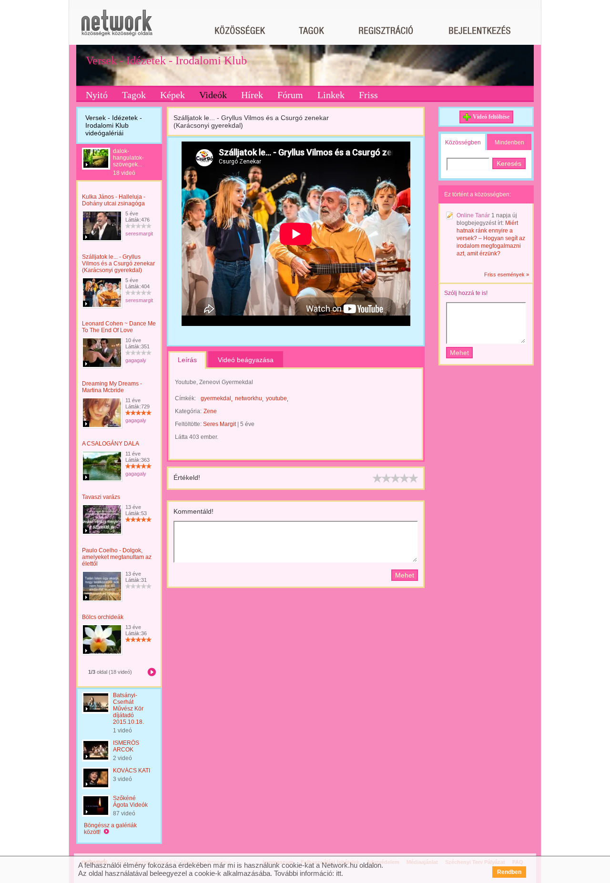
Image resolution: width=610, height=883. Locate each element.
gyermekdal (216, 398)
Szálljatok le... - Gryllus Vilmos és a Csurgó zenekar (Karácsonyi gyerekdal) (118, 264)
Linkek (331, 95)
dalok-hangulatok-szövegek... (128, 158)
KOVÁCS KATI (131, 770)
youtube (276, 398)
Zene (210, 411)
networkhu (248, 398)
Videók (213, 95)
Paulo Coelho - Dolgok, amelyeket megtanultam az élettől (117, 557)
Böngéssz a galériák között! (110, 828)
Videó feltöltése (491, 116)
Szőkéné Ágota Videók (130, 801)
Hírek (252, 95)
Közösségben (463, 142)
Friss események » (506, 274)
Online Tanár (473, 215)
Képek (172, 95)
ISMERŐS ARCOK (126, 746)
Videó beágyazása (246, 360)
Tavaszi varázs (101, 497)
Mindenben (509, 142)
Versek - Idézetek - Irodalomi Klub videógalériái (113, 125)
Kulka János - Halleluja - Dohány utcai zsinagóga (113, 200)
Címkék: (185, 398)
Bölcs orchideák (102, 617)
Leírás (187, 360)
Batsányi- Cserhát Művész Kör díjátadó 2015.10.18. (128, 708)
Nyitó (97, 95)
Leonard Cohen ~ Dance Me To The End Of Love (119, 327)
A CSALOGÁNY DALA (110, 443)
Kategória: (188, 411)
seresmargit (139, 233)
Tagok (134, 95)
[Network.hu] (116, 27)
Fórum (290, 95)
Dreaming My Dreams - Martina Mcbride (112, 387)
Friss (368, 95)
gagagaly (135, 360)
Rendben (509, 872)
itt (338, 873)
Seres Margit (219, 424)
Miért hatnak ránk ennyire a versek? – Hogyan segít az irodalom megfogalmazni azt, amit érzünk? (491, 238)
